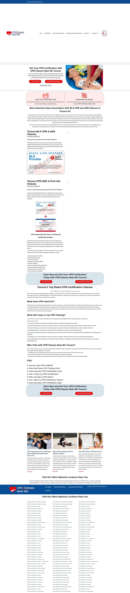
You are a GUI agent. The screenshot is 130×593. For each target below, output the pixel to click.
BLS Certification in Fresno (84, 543)
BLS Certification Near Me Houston (60, 549)
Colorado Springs (68, 480)
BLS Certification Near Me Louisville (60, 556)
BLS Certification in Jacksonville (85, 552)
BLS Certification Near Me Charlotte (60, 520)
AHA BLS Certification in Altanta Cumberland (36, 501)
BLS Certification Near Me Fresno (60, 543)
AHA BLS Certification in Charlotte (34, 520)
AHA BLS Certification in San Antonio (35, 579)
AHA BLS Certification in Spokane (34, 584)
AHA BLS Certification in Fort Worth (34, 540)
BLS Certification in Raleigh (84, 575)
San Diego (70, 482)
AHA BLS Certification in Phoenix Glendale (36, 568)
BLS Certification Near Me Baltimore (60, 510)
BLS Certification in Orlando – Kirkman (87, 563)
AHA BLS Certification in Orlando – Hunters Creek (37, 561)
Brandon (47, 480)
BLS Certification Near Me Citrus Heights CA (62, 522)
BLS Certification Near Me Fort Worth (61, 540)
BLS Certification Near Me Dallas (60, 531)
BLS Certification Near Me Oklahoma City (61, 559)
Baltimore (38, 480)
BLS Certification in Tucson (84, 588)
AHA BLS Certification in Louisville (34, 556)
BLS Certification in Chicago (84, 524)
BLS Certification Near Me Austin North (61, 508)
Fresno (87, 480)
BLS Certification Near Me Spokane (60, 584)
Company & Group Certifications (74, 33)
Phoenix (48, 482)
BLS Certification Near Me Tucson (60, 588)
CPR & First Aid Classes (58, 33)
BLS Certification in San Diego (85, 582)
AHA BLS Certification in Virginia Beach (35, 591)
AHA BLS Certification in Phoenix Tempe (35, 570)
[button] (65, 365)
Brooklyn (51, 480)
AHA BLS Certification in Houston (34, 549)
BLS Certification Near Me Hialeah (60, 547)
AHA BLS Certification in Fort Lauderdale (35, 538)
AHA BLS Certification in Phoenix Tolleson (36, 572)
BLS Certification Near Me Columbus (61, 529)
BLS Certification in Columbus (85, 529)
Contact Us (95, 33)
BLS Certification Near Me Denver (60, 533)
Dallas (74, 480)
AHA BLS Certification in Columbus (34, 529)
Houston (92, 480)
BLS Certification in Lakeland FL (85, 554)
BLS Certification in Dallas (84, 531)
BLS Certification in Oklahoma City (86, 559)
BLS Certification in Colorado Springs (86, 527)
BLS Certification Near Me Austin (60, 506)
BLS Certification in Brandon (85, 515)
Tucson (75, 482)
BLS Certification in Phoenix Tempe (86, 570)
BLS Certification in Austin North (85, 508)
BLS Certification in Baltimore (85, 510)
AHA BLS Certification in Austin (33, 506)
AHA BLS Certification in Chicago (34, 524)
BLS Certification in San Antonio (85, 579)
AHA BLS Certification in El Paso (34, 536)
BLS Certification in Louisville (85, 556)
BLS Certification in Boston (84, 513)
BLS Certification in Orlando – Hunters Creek (88, 561)
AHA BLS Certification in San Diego (34, 582)
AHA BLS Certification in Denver (34, 533)
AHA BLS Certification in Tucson (34, 588)
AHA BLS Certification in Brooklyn (34, 517)
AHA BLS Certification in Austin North (35, 508)
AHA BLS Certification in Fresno (34, 543)
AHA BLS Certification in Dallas (33, 531)
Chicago (61, 480)
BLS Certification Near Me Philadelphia (61, 566)
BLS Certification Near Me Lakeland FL (61, 554)
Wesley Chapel (97, 482)
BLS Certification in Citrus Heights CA (87, 522)
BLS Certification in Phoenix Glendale (87, 568)
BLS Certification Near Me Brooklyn (60, 517)
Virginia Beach (81, 482)
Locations (86, 33)
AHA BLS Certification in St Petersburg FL (36, 586)
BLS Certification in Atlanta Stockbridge (87, 504)
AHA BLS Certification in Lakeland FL (35, 554)
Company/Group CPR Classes (75, 487)
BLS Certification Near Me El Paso (60, 536)
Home (41, 33)
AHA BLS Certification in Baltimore (34, 510)
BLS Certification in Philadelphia (85, 566)
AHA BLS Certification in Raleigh (34, 575)
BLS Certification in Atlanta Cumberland (87, 501)
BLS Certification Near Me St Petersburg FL (62, 586)
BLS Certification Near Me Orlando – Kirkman (62, 563)
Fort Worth (82, 480)
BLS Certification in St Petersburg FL (86, 586)
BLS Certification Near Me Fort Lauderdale (62, 538)
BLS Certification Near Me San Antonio (61, 579)
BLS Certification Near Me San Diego (61, 582)
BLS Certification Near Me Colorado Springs (62, 527)
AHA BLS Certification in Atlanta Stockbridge (36, 504)
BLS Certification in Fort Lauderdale (86, 538)
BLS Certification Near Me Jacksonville (61, 552)
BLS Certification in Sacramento (85, 577)
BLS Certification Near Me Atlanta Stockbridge (62, 504)
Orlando (44, 482)
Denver (78, 480)
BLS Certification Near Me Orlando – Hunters (62, 561)
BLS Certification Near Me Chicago (60, 524)
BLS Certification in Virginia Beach (86, 591)
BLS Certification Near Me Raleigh (60, 575)
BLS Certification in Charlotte (85, 520)
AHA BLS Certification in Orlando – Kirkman (36, 563)
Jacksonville (98, 480)
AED (72, 328)
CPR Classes (47, 33)
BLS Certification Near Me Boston (60, 513)
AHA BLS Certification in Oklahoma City (35, 559)
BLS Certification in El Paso (84, 536)
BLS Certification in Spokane (85, 584)
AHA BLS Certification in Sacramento (35, 577)
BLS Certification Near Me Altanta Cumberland (63, 501)
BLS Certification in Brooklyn (85, 517)
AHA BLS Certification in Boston (34, 513)
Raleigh (53, 482)
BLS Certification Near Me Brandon (60, 515)
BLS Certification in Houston (85, 549)
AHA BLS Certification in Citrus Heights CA (36, 522)
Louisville (31, 482)
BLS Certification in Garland (84, 545)
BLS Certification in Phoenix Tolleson (86, 572)
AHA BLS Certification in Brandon (34, 515)
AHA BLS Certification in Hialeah (34, 547)
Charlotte (57, 480)
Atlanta (31, 480)
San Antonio (64, 482)
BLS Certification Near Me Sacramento (61, 577)
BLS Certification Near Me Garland (60, 545)
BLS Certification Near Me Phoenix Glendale (62, 568)
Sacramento (58, 482)
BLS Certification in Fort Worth (85, 540)
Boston (42, 480)
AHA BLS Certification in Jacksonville (35, 552)
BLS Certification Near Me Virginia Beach (61, 591)
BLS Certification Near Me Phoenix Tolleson (62, 572)
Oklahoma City (37, 482)
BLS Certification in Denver (84, 533)
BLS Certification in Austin (84, 506)
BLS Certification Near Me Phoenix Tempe (62, 570)
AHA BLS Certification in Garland (34, 545)
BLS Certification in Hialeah (84, 547)
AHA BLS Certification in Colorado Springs (36, 527)
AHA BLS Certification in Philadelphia (35, 566)
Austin (34, 480)
